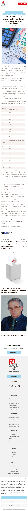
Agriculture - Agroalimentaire (14, 11)
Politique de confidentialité (18, 509)
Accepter (14, 498)
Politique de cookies (7, 509)
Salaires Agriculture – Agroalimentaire (14, 14)
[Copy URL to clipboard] (11, 233)
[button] (26, 478)
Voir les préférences (14, 505)
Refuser (14, 501)
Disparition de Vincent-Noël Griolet (13, 335)
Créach (19, 391)
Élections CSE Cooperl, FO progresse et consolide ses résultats (13, 291)
